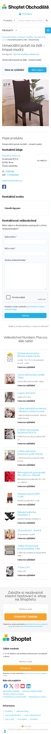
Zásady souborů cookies (13, 694)
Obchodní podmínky (11, 691)
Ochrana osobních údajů (32, 691)
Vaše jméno (10, 236)
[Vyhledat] (46, 20)
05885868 (9, 171)
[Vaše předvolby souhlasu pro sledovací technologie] (5, 731)
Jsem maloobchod (13, 715)
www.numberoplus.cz (12, 180)
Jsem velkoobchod (32, 715)
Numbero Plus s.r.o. (11, 155)
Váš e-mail (10, 248)
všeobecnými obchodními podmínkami (28, 626)
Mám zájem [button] (37, 69)
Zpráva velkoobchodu (15, 260)
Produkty (7, 30)
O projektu (22, 719)
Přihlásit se (25, 668)
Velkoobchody (22, 711)
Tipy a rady (9, 719)
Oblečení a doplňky (25, 37)
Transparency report (37, 696)
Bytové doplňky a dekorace (26, 54)
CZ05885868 (13, 175)
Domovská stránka (9, 37)
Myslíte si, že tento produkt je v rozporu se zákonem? (28, 326)
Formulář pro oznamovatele (14, 696)
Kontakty (34, 719)
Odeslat (25, 315)
